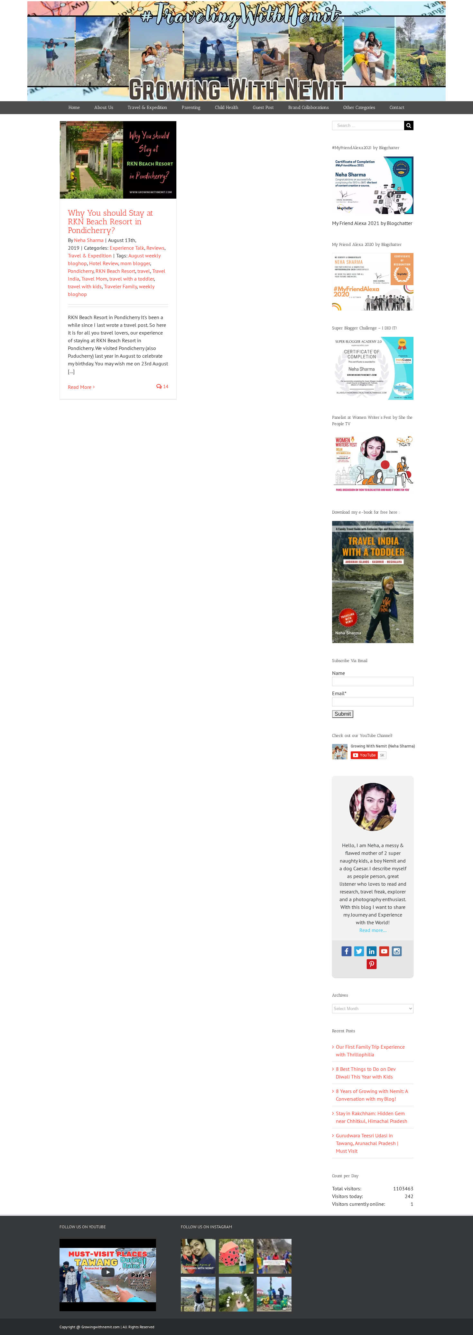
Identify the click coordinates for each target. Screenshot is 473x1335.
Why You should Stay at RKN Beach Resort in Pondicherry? (110, 221)
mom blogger (135, 263)
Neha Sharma (89, 240)
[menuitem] (74, 107)
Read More (79, 387)
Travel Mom (94, 278)
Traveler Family (120, 286)
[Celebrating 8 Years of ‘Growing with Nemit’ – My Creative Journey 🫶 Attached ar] (198, 1256)
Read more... (372, 930)
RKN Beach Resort (115, 271)
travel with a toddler (131, 278)
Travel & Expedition (90, 255)
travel (143, 271)
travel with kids (85, 286)
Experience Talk (127, 248)
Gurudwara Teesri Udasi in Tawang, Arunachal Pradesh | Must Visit (367, 1143)
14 (165, 386)
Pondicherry (80, 271)
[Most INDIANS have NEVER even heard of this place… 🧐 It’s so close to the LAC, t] (274, 1256)
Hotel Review (103, 263)
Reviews (155, 248)
